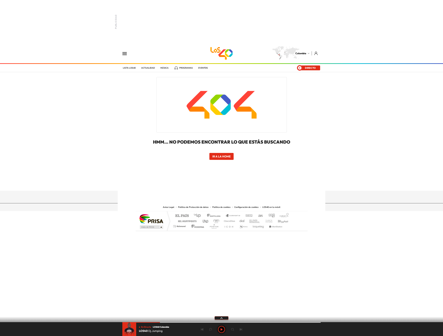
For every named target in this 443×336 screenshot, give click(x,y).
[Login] (316, 53)
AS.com (259, 216)
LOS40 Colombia (221, 53)
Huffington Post (186, 220)
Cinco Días (229, 220)
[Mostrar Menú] (127, 53)
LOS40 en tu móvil (271, 207)
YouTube (221, 184)
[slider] (221, 322)
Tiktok (207, 184)
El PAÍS (182, 216)
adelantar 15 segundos (232, 329)
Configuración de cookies (246, 207)
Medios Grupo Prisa (151, 227)
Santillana (214, 216)
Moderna (197, 225)
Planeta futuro (267, 220)
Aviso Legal (168, 207)
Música (164, 68)
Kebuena (280, 220)
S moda (243, 225)
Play (221, 329)
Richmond (180, 225)
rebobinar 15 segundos (210, 329)
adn (270, 216)
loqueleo (258, 225)
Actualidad (148, 68)
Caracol (283, 216)
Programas (186, 68)
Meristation (275, 225)
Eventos (203, 68)
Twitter (228, 184)
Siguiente (241, 329)
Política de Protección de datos (193, 207)
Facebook (235, 184)
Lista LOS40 (129, 68)
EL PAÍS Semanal (254, 220)
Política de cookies (221, 207)
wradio (215, 220)
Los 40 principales (198, 216)
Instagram (214, 184)
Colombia (300, 53)
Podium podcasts (214, 225)
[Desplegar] (221, 317)
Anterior (202, 329)
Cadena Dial (242, 220)
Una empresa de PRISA (151, 219)
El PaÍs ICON (229, 225)
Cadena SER (248, 216)
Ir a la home (221, 156)
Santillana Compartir (233, 216)
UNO (205, 220)
